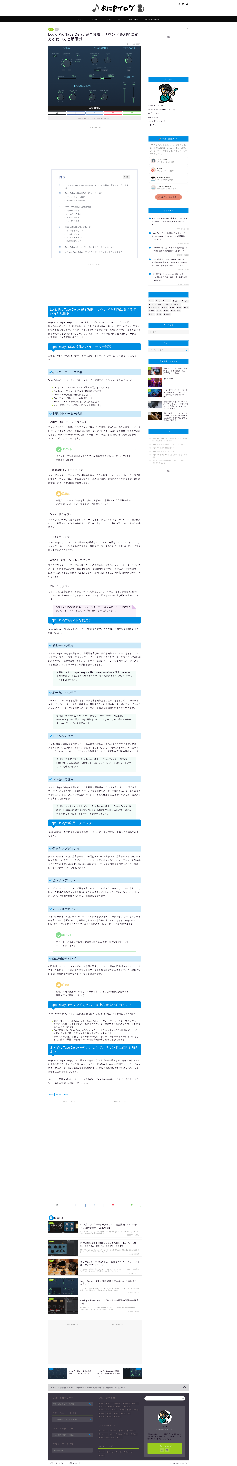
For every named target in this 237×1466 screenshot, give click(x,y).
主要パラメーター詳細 (75, 200)
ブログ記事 (93, 19)
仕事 (173, 307)
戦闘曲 (120, 1434)
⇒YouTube (153, 117)
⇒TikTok (152, 125)
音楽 (66, 1094)
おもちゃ (177, 301)
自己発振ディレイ (73, 241)
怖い (112, 1434)
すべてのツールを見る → (168, 197)
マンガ (165, 307)
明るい (135, 1434)
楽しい (120, 1437)
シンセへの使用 (72, 221)
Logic (59, 1094)
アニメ (122, 1431)
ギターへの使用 (72, 211)
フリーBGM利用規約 (151, 19)
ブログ (178, 304)
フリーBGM (107, 19)
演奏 (173, 311)
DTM (50, 29)
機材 (167, 311)
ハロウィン (104, 1434)
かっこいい (104, 1431)
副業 (179, 307)
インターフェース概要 (75, 197)
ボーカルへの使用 (73, 214)
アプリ (186, 301)
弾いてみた (129, 1452)
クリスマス (131, 1431)
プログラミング (155, 307)
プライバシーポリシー (57, 1463)
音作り (152, 314)
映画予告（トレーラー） (107, 1437)
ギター (162, 304)
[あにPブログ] (118, 15)
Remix (120, 19)
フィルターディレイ (74, 238)
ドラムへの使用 (72, 217)
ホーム (80, 19)
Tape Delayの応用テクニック (78, 227)
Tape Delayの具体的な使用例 (78, 207)
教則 (186, 307)
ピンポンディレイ (73, 234)
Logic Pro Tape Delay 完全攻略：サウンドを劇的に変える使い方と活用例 (96, 186)
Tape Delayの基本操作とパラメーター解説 (84, 193)
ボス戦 (119, 1452)
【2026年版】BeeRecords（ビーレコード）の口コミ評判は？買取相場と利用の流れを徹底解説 (169, 277)
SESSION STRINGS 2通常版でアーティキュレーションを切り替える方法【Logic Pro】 (170, 222)
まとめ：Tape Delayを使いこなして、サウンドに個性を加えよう (93, 252)
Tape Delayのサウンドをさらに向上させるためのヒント (90, 247)
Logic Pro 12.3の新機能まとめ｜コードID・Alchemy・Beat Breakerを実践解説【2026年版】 (169, 236)
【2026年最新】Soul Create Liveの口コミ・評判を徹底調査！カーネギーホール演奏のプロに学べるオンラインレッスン (169, 262)
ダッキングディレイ (74, 231)
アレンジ (153, 304)
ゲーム (170, 304)
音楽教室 (168, 314)
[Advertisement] (94, 147)
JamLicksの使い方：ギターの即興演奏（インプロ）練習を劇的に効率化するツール (170, 249)
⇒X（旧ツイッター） (157, 121)
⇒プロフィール (154, 113)
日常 (160, 311)
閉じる (126, 177)
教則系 (152, 311)
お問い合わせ (133, 19)
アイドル (113, 1431)
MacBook (167, 301)
